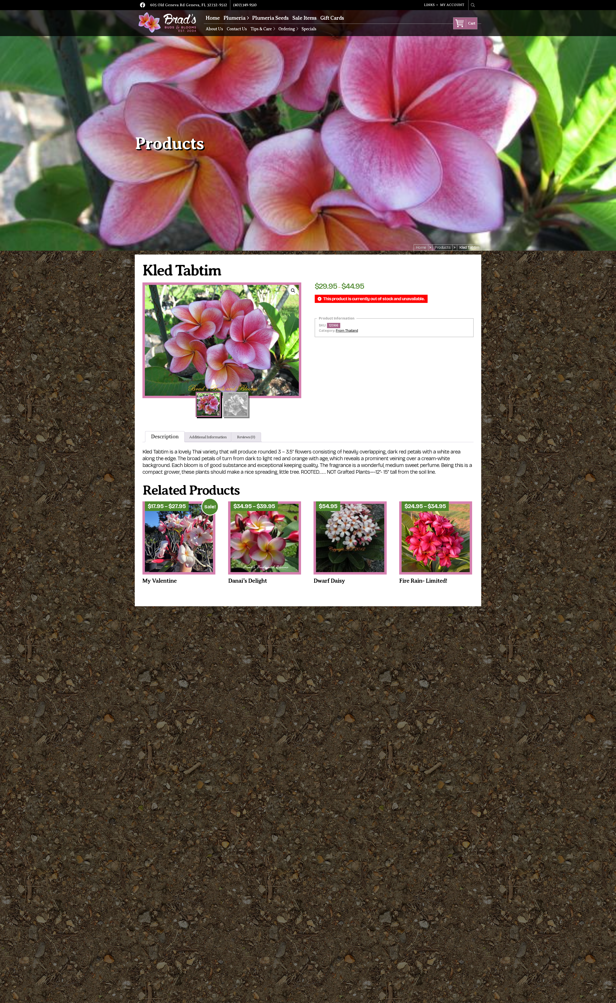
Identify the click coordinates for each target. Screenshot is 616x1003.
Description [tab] (165, 437)
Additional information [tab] (207, 437)
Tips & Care (261, 28)
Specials (309, 28)
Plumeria (234, 18)
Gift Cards (332, 18)
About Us (214, 28)
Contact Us (237, 28)
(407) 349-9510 (245, 5)
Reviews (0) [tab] (246, 437)
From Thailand (347, 331)
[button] (293, 290)
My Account (452, 5)
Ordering (286, 28)
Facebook (142, 5)
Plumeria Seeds (270, 18)
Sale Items (304, 18)
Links (429, 5)
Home (213, 18)
